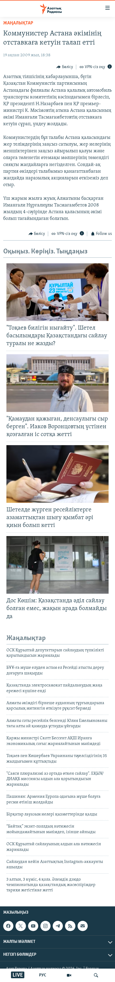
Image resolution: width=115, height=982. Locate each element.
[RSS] (70, 926)
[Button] (64, 67)
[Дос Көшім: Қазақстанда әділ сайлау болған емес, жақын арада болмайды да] (57, 565)
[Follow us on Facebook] (8, 926)
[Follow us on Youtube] (33, 926)
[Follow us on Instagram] (45, 926)
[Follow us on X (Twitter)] (21, 926)
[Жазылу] (83, 926)
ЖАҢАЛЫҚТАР (18, 23)
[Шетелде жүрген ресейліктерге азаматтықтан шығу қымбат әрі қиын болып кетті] (57, 474)
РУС (42, 975)
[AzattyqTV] (69, 975)
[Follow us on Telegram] (58, 926)
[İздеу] (96, 975)
